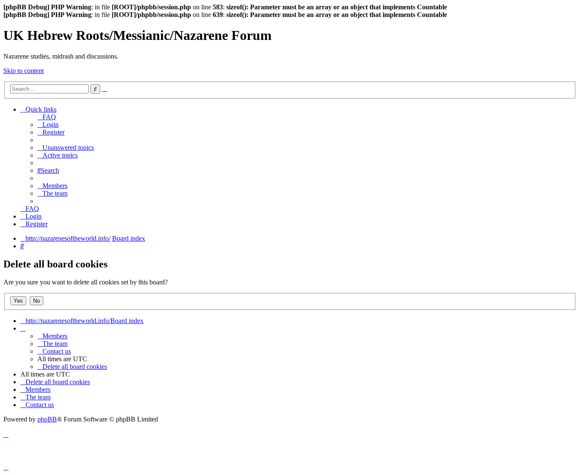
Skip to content (23, 70)
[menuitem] (46, 117)
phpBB (47, 419)
